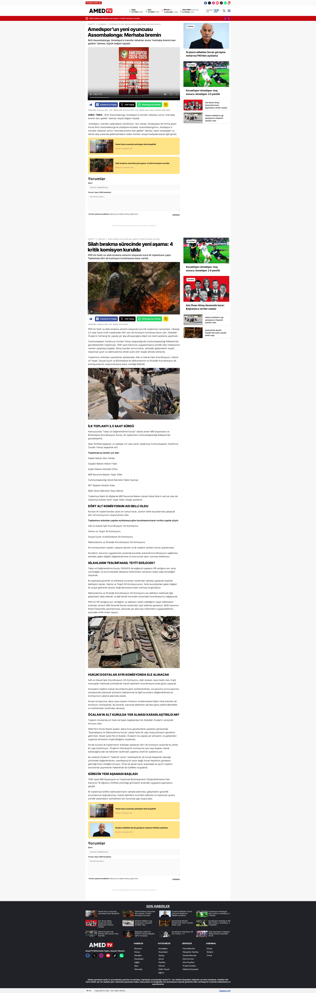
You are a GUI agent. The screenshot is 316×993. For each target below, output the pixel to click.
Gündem (138, 955)
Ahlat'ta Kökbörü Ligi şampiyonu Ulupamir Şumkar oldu (214, 118)
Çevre (161, 959)
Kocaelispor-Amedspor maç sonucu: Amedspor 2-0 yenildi (213, 18)
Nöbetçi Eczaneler (191, 969)
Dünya (137, 952)
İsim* (90, 183)
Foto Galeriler (189, 948)
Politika (161, 962)
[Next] (229, 18)
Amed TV (91, 24)
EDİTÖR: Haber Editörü (146, 110)
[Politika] (206, 35)
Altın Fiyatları (189, 962)
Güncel (161, 965)
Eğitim (161, 972)
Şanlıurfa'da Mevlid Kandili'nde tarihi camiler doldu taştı (216, 333)
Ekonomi (101, 239)
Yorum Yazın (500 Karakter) (99, 192)
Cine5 (209, 955)
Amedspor (102, 24)
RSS (90, 990)
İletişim (210, 952)
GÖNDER (176, 215)
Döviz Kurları (188, 959)
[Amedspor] (206, 73)
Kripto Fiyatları (189, 965)
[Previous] (225, 18)
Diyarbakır (139, 959)
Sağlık (137, 962)
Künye (209, 948)
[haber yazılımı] (224, 990)
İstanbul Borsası (190, 955)
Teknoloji (138, 969)
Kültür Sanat (163, 969)
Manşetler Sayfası (190, 952)
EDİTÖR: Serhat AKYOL (120, 324)
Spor (136, 965)
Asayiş (161, 955)
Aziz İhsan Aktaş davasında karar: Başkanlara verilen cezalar (216, 105)
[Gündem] (206, 288)
